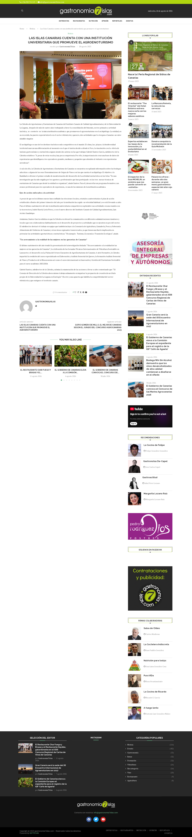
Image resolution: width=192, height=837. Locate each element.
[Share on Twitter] (81, 292)
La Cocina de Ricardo (155, 691)
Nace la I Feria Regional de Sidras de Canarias (149, 76)
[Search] (22, 11)
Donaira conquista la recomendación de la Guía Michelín (162, 144)
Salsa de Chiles (152, 628)
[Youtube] (103, 819)
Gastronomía (150, 752)
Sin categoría (150, 768)
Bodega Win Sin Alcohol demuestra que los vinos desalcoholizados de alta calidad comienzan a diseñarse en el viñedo (159, 367)
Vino (150, 772)
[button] (23, 363)
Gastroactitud (149, 477)
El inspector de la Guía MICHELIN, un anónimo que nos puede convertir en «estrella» (137, 182)
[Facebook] (88, 819)
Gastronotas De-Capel (155, 461)
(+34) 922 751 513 (28, 2)
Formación (150, 760)
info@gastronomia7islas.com (52, 2)
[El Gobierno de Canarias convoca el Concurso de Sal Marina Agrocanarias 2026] (105, 356)
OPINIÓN (105, 21)
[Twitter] (96, 819)
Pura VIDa (149, 675)
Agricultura (150, 780)
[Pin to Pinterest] (83, 292)
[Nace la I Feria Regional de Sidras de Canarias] (150, 56)
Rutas (150, 756)
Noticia (32, 29)
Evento (150, 748)
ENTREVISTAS (64, 21)
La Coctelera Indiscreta (156, 644)
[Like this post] (75, 292)
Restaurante (150, 776)
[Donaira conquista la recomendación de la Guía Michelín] (162, 131)
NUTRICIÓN (93, 21)
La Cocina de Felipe (154, 445)
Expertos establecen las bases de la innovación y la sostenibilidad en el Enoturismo (137, 146)
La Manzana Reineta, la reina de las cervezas (161, 105)
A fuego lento (151, 708)
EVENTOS (129, 21)
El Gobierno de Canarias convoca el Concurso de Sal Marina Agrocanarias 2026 (159, 390)
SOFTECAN (34, 833)
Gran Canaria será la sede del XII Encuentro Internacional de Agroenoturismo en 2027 (158, 321)
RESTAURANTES (79, 21)
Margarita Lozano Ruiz (155, 493)
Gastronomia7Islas (67, 46)
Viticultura (150, 764)
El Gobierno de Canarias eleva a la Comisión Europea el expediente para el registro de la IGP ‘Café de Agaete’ (159, 343)
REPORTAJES (117, 21)
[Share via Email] (86, 292)
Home (22, 29)
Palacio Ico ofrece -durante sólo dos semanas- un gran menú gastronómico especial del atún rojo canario (162, 183)
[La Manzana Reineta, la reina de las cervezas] (162, 93)
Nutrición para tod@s (155, 660)
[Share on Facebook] (78, 292)
